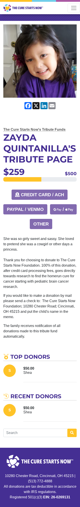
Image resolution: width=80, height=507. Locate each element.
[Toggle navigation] (74, 8)
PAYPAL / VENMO (25, 209)
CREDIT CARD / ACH (42, 194)
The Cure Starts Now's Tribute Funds (34, 129)
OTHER (41, 224)
